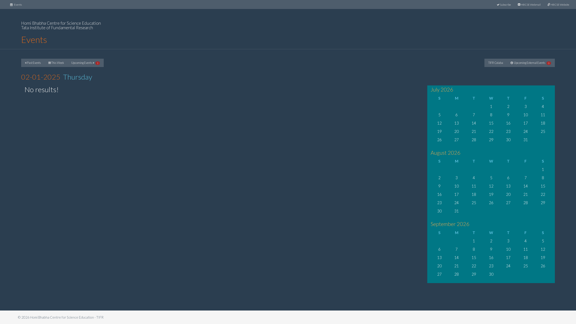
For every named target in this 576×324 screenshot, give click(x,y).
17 (525, 123)
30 (508, 139)
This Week (57, 63)
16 (508, 123)
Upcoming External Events (531, 63)
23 (508, 131)
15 (491, 123)
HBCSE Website (559, 4)
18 (543, 123)
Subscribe (505, 4)
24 (525, 131)
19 (439, 131)
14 (474, 123)
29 (491, 139)
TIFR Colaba (495, 63)
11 (543, 114)
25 (543, 131)
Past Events (34, 63)
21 (474, 131)
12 (439, 123)
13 (456, 123)
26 (439, 139)
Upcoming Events (84, 63)
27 (456, 139)
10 (525, 114)
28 (474, 139)
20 (456, 131)
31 (525, 139)
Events (19, 4)
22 (491, 131)
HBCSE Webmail (530, 4)
